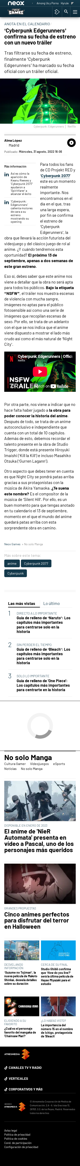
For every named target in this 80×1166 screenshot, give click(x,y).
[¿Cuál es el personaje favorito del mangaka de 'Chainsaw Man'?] (21, 1007)
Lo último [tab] (51, 603)
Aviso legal (10, 1130)
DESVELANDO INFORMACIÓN (13, 966)
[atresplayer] (57, 11)
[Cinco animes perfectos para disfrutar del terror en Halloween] (40, 884)
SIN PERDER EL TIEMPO (34, 645)
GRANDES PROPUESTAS (20, 908)
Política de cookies (15, 1138)
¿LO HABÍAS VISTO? (53, 1020)
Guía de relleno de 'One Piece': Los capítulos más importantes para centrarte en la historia (43, 685)
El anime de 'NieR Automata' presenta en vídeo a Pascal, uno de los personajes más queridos (39, 840)
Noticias (10, 768)
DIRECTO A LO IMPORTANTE (37, 613)
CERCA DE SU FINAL (54, 964)
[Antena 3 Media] (15, 1107)
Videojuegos (39, 764)
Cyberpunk (15, 573)
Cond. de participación (18, 1143)
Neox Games (12, 544)
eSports (59, 764)
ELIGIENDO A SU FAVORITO (15, 1022)
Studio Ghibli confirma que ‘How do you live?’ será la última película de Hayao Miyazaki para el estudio (57, 976)
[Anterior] (32, 3)
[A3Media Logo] (17, 1058)
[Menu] (74, 12)
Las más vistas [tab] (21, 603)
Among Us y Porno (48, 3)
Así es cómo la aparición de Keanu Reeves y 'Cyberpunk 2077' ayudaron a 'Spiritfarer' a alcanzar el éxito (22, 184)
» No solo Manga (32, 544)
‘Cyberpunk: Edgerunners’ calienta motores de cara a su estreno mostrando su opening (22, 211)
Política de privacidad (17, 1134)
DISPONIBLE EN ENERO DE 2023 (25, 825)
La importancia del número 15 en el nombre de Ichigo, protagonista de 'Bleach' (57, 1030)
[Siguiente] (72, 3)
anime (12, 563)
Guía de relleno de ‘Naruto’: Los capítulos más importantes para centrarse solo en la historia (43, 625)
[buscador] (66, 11)
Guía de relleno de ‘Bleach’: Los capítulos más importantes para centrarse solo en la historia (43, 656)
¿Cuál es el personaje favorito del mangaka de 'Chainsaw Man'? (20, 1032)
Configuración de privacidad (21, 1147)
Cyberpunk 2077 (36, 563)
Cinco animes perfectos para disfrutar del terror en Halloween (36, 920)
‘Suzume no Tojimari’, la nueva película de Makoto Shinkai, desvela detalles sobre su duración (20, 978)
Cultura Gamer (15, 764)
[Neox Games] (20, 12)
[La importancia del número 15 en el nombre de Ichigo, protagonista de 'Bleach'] (58, 1007)
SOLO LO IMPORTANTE (33, 676)
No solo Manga (28, 757)
